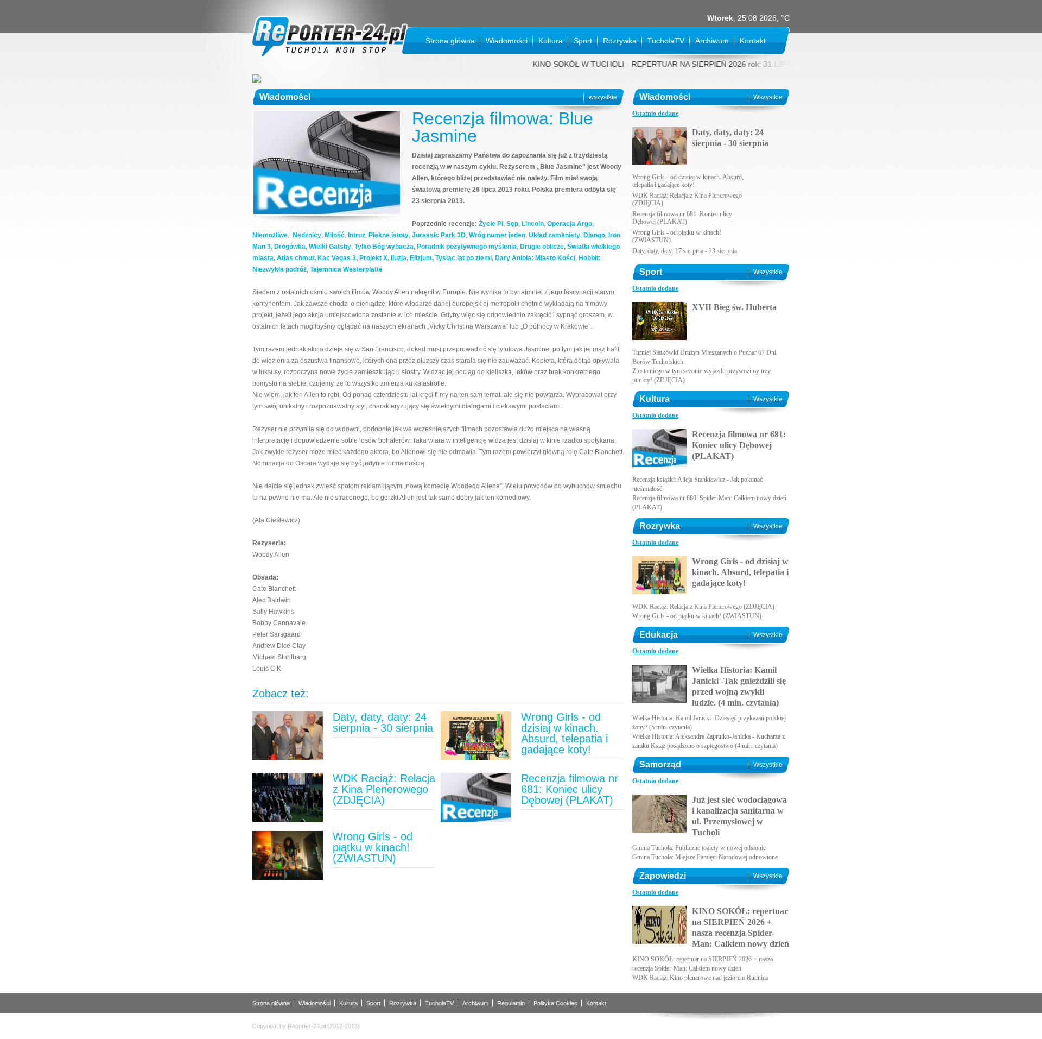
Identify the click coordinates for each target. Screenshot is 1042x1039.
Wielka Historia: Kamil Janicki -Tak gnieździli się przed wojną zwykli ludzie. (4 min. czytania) (739, 686)
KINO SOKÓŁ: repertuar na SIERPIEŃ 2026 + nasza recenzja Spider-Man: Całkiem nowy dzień (740, 927)
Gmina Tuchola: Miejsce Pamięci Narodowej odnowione (705, 857)
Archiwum (712, 40)
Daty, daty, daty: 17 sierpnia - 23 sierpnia (684, 251)
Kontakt (753, 40)
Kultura (550, 40)
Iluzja (398, 258)
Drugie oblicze (542, 246)
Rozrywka (620, 40)
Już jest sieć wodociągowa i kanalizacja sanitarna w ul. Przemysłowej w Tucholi (739, 816)
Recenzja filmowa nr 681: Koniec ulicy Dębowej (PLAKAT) (569, 789)
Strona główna (450, 40)
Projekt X (373, 258)
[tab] (655, 114)
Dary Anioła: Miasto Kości (535, 258)
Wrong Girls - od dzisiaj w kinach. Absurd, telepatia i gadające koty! (564, 733)
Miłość (335, 235)
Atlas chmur (295, 258)
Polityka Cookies (555, 1003)
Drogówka (290, 246)
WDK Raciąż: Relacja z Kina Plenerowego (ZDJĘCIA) (384, 789)
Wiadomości (507, 40)
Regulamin (511, 1003)
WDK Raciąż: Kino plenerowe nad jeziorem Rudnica (700, 977)
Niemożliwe (270, 235)
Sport (583, 40)
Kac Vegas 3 (336, 258)
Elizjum (421, 258)
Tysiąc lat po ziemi (463, 258)
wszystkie (603, 97)
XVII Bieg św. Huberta (734, 307)
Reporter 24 (329, 36)
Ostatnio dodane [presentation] (655, 113)
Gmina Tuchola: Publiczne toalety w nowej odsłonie (699, 848)
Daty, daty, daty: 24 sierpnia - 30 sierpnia (383, 722)
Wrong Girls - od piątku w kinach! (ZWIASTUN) (372, 847)
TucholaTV (665, 40)
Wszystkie (768, 97)
